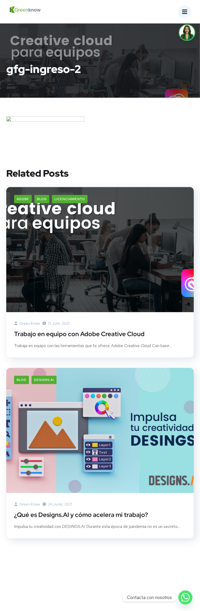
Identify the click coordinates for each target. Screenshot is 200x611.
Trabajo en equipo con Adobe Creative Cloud (79, 334)
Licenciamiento (69, 199)
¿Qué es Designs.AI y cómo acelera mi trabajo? (81, 515)
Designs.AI (44, 380)
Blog (42, 199)
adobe (23, 199)
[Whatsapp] (185, 597)
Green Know (29, 323)
